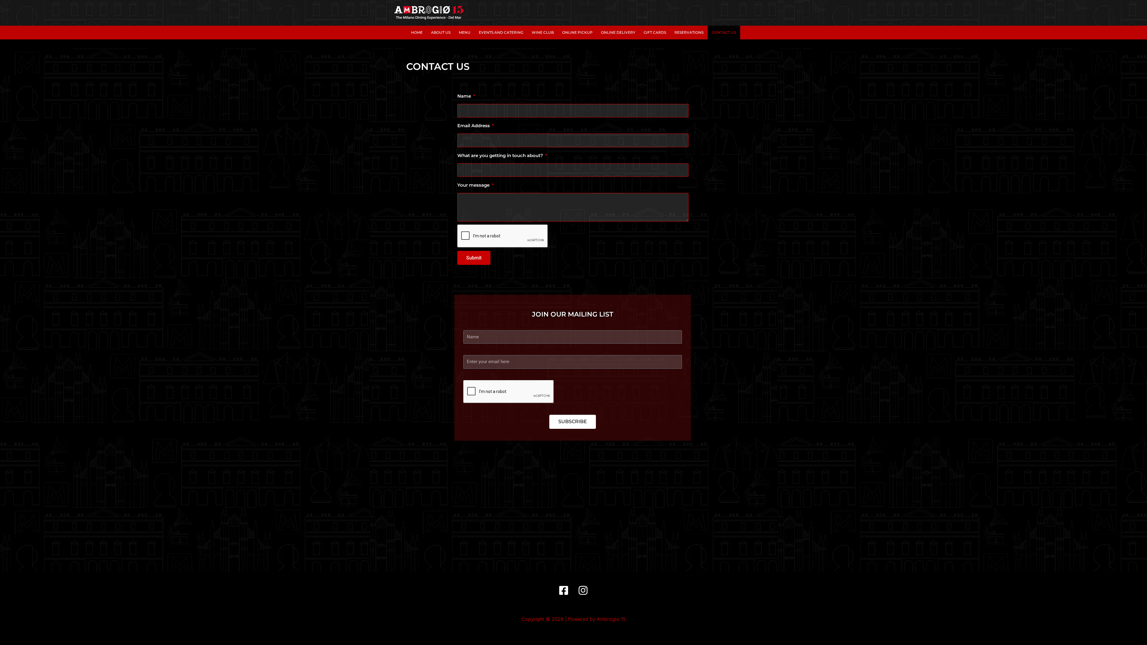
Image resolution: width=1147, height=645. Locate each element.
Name (464, 96)
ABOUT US (440, 32)
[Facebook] (564, 590)
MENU (464, 32)
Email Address (474, 125)
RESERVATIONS (688, 32)
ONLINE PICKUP (577, 32)
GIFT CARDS (655, 32)
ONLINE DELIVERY (618, 32)
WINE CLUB (543, 32)
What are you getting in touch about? (500, 155)
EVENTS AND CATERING (501, 32)
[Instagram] (583, 590)
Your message (474, 185)
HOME (417, 32)
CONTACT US (724, 32)
